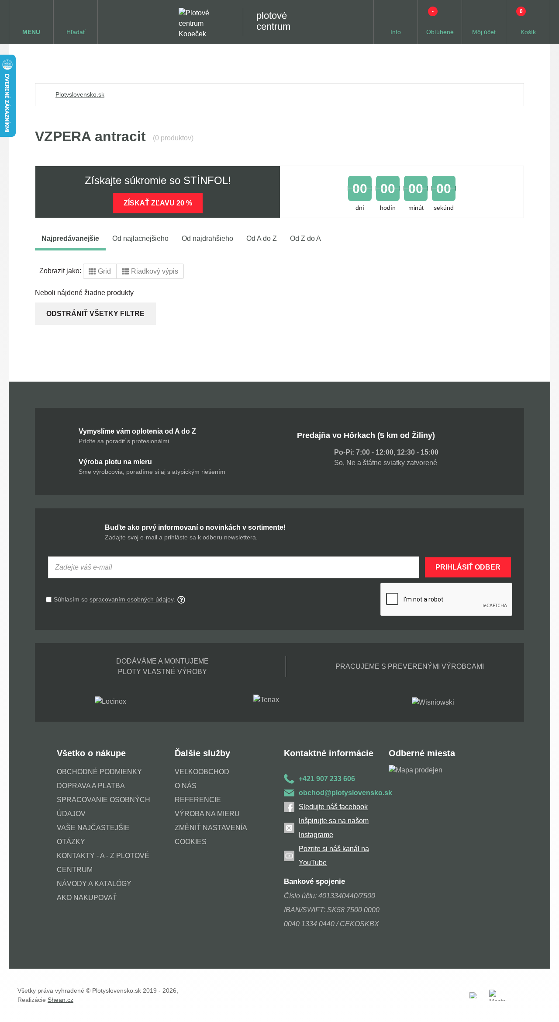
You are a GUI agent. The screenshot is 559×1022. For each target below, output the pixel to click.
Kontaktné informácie (328, 753)
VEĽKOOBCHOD (202, 771)
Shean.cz (60, 999)
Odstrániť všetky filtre (95, 313)
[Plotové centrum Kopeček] (202, 22)
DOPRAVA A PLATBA (91, 785)
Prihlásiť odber (467, 567)
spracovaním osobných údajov (131, 599)
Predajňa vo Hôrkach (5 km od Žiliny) (366, 435)
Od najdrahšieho (207, 238)
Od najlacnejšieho (140, 238)
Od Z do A (305, 238)
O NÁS (186, 785)
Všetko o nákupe (91, 753)
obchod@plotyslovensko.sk (344, 792)
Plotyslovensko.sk (79, 94)
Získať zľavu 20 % (158, 203)
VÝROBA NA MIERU (207, 813)
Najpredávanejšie (70, 238)
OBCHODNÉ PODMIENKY (99, 771)
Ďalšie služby (202, 753)
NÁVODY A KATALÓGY (94, 883)
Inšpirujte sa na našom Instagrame (334, 827)
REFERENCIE (198, 799)
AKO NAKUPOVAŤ (87, 897)
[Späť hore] (543, 1006)
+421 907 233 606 (327, 778)
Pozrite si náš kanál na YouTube (334, 855)
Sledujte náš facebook (333, 806)
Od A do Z (261, 238)
